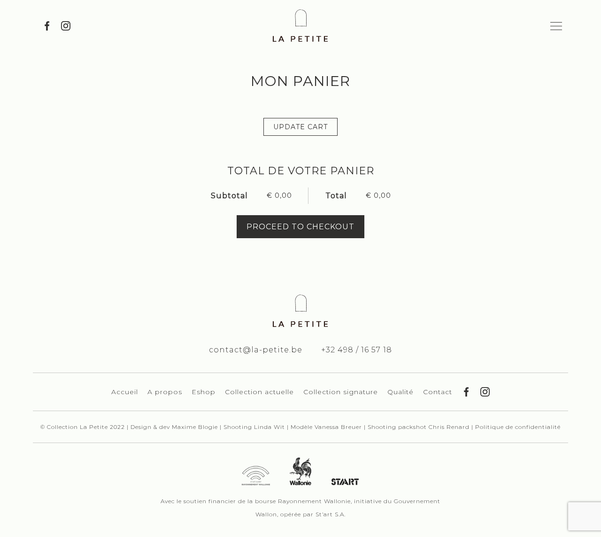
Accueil (124, 392)
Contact (437, 392)
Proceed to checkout (300, 226)
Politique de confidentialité (518, 426)
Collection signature (340, 392)
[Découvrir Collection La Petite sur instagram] (65, 26)
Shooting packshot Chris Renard (419, 426)
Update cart (300, 127)
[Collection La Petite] (300, 25)
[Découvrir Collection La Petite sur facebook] (47, 26)
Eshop (204, 392)
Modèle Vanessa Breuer (327, 426)
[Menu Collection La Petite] (556, 26)
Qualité (400, 392)
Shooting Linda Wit (255, 426)
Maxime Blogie (195, 426)
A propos (164, 392)
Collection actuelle (259, 392)
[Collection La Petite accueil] (300, 311)
